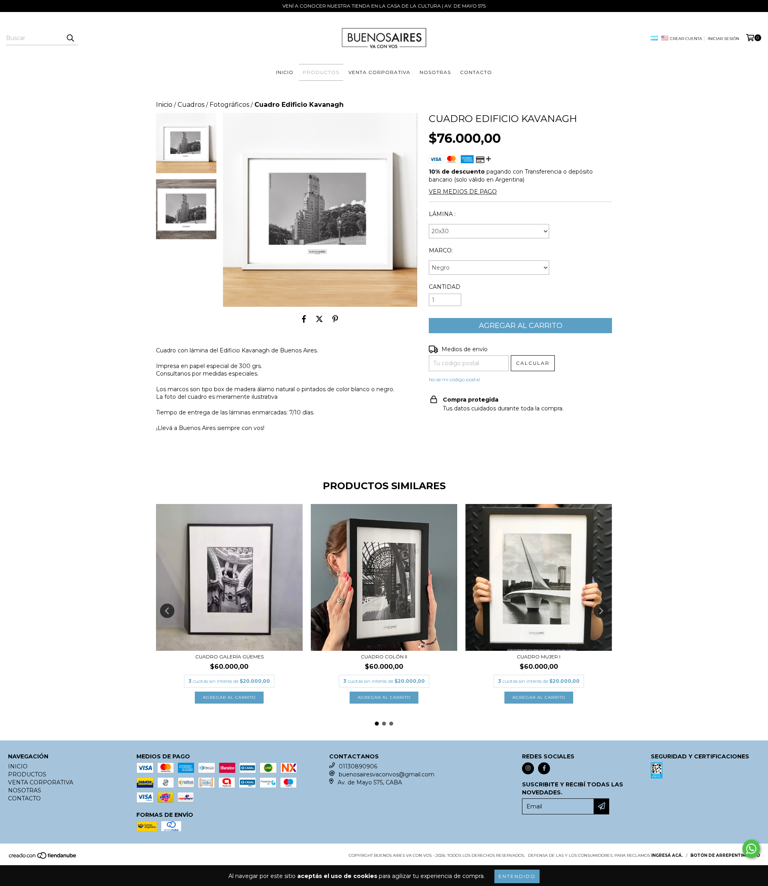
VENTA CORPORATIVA (379, 72)
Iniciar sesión (723, 38)
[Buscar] (70, 38)
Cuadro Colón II (384, 657)
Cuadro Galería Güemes (229, 657)
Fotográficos (229, 104)
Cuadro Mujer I (538, 657)
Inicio (164, 104)
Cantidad (444, 286)
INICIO (285, 72)
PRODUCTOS (321, 72)
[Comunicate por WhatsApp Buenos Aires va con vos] (751, 849)
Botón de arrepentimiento (725, 855)
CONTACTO (476, 72)
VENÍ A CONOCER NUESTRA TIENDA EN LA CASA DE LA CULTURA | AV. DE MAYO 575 (384, 6)
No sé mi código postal (454, 379)
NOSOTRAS (435, 72)
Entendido (517, 876)
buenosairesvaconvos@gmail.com (386, 774)
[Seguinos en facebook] (544, 768)
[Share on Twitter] (319, 319)
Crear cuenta (686, 38)
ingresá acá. (667, 855)
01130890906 (358, 766)
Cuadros (191, 104)
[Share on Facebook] (304, 319)
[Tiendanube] (43, 857)
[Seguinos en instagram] (528, 768)
